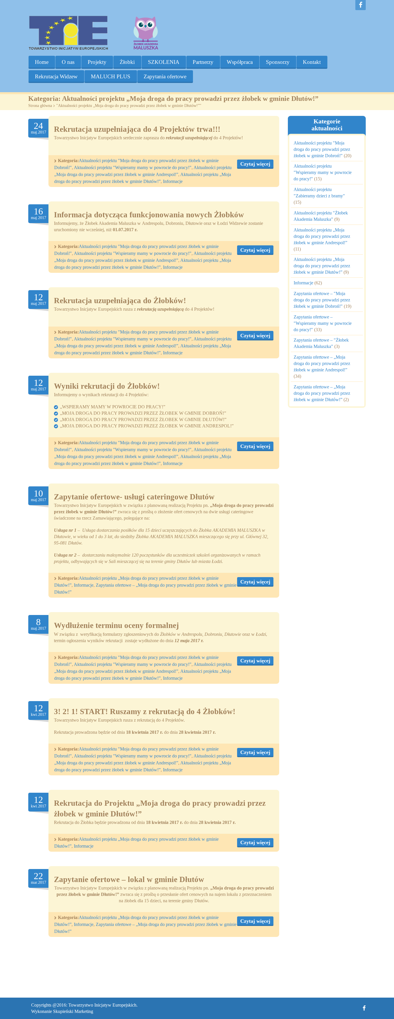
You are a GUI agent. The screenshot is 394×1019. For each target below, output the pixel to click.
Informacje (173, 181)
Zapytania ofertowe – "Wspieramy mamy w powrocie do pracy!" (323, 323)
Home (41, 62)
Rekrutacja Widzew (56, 76)
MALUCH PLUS (110, 76)
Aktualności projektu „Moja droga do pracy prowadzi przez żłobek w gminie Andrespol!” (322, 236)
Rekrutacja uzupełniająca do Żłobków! (120, 300)
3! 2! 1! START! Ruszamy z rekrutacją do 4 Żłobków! (144, 711)
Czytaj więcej (255, 164)
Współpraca (240, 62)
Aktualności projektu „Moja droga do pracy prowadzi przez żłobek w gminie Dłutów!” (322, 266)
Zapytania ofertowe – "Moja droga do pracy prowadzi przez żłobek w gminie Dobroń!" (322, 300)
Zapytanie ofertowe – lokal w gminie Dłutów (129, 879)
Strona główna (40, 105)
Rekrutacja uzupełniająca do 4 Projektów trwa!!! (137, 129)
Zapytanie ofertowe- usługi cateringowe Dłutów (134, 496)
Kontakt (312, 62)
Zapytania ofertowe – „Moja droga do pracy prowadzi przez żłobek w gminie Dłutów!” (322, 393)
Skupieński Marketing (73, 1011)
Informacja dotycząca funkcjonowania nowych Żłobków (149, 214)
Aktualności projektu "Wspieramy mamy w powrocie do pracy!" (133, 167)
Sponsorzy (278, 62)
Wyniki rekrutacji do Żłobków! (107, 386)
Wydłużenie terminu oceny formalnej (116, 625)
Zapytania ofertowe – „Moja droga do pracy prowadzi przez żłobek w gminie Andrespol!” (322, 363)
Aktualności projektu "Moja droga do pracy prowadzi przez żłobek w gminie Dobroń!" (322, 149)
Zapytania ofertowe (165, 76)
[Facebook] (360, 5)
